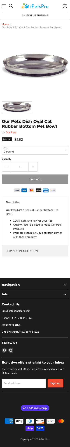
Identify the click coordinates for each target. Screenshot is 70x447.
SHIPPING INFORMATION (22, 251)
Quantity (6, 159)
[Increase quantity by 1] (33, 167)
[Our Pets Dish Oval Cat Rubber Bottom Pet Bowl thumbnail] (17, 107)
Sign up (55, 383)
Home (5, 24)
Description (13, 202)
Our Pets (11, 132)
